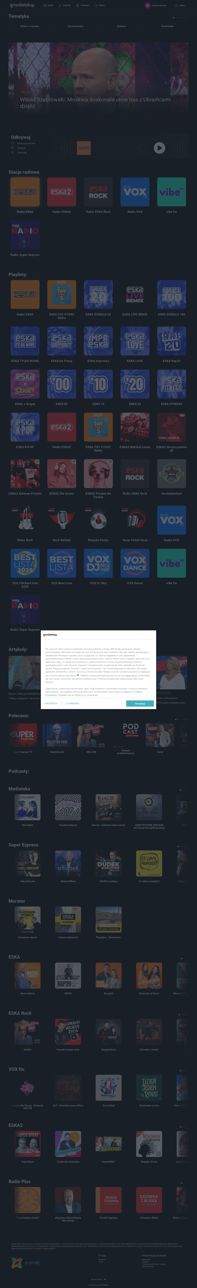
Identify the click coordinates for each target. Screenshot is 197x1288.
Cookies (62, 695)
